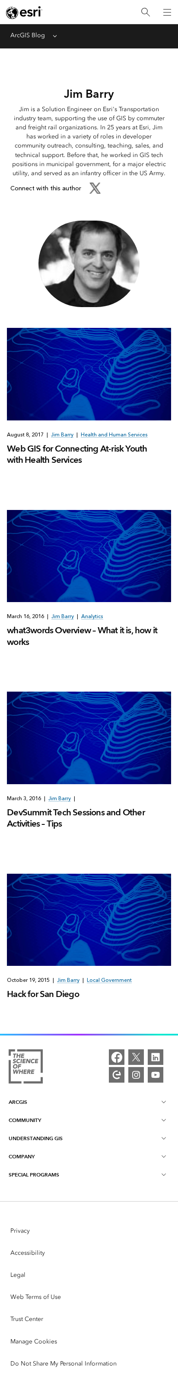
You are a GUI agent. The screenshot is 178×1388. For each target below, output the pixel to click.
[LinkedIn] (155, 1057)
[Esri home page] (24, 12)
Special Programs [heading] (34, 1174)
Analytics (92, 616)
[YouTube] (155, 1075)
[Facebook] (116, 1057)
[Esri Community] (116, 1075)
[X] (136, 1057)
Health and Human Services (114, 435)
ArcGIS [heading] (18, 1102)
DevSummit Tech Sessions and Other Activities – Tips (76, 818)
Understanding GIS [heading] (36, 1138)
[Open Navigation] (167, 12)
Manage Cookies (33, 1341)
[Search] (145, 12)
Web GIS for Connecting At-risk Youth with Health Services (77, 454)
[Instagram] (136, 1075)
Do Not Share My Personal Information (63, 1363)
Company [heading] (22, 1156)
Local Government (109, 980)
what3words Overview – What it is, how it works (82, 636)
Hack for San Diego (43, 994)
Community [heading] (25, 1120)
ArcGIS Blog (27, 35)
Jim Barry (62, 435)
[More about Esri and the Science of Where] (26, 1068)
